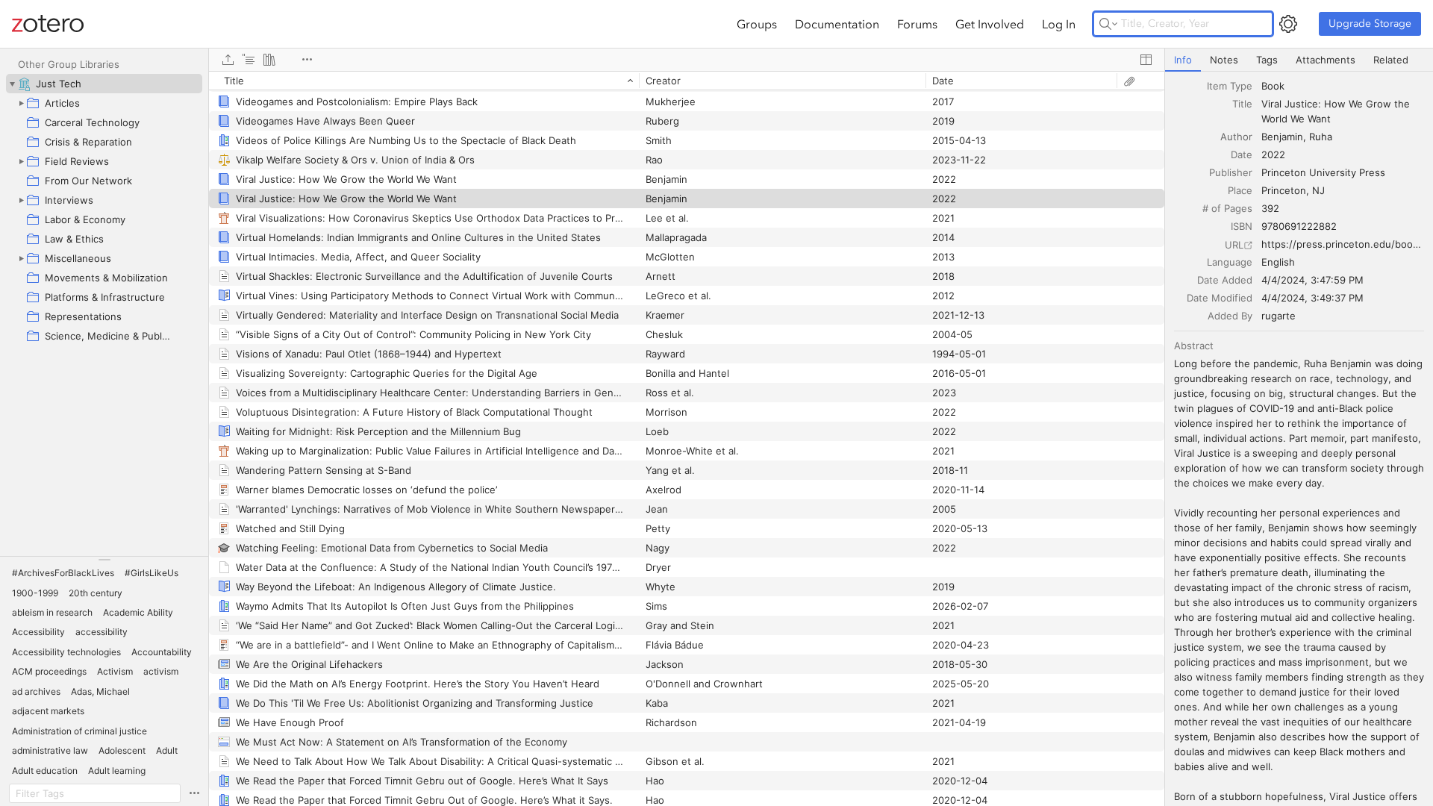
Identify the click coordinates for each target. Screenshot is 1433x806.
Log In (1058, 23)
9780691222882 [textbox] (1299, 226)
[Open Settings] (1288, 24)
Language (1229, 262)
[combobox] (1342, 86)
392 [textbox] (1270, 208)
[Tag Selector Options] (194, 793)
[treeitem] (104, 83)
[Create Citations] (248, 59)
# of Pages (1227, 208)
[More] (306, 59)
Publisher (1230, 172)
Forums (917, 23)
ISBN (1241, 226)
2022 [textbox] (1273, 154)
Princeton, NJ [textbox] (1293, 190)
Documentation (837, 23)
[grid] (686, 438)
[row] (686, 80)
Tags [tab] (1267, 60)
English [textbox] (1278, 262)
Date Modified (1219, 298)
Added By (1230, 316)
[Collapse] (12, 84)
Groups (757, 23)
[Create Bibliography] (269, 59)
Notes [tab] (1224, 60)
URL (1234, 245)
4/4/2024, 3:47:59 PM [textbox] (1312, 280)
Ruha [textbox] (1320, 137)
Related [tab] (1390, 60)
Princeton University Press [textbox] (1323, 172)
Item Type (1229, 86)
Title (1242, 104)
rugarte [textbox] (1278, 316)
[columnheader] (424, 81)
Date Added (1224, 280)
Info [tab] (1183, 60)
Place (1240, 190)
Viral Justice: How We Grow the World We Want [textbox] (1337, 111)
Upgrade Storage (1370, 23)
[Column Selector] (1145, 59)
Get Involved (989, 23)
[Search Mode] (1108, 24)
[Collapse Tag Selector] (104, 560)
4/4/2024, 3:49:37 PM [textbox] (1312, 298)
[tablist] (1299, 60)
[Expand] (21, 103)
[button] (63, 573)
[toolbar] (686, 60)
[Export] (227, 59)
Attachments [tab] (1325, 60)
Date (1241, 154)
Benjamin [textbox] (1282, 137)
